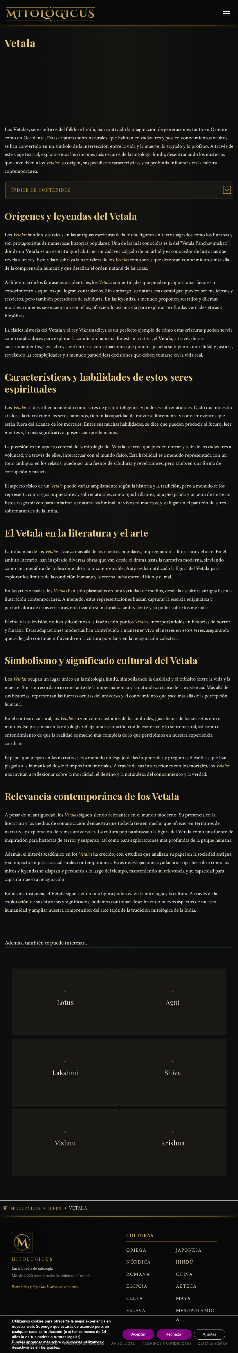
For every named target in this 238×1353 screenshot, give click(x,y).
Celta (134, 1298)
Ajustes (210, 1334)
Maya (183, 1298)
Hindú (185, 1262)
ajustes (53, 1347)
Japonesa (189, 1250)
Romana (138, 1274)
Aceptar (138, 1334)
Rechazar (174, 1334)
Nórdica (138, 1262)
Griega (136, 1250)
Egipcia (136, 1286)
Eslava (135, 1310)
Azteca (186, 1286)
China (184, 1274)
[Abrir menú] (226, 14)
